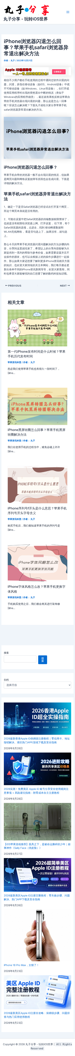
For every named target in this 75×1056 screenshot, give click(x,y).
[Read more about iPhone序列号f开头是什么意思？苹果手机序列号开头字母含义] (37, 484)
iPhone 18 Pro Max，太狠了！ (21, 965)
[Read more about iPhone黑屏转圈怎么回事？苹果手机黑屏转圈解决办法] (37, 406)
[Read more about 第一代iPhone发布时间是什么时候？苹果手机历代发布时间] (37, 327)
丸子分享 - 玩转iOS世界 (25, 18)
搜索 (6, 652)
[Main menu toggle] (68, 12)
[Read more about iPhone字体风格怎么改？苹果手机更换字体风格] (37, 563)
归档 (6, 679)
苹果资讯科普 (14, 362)
